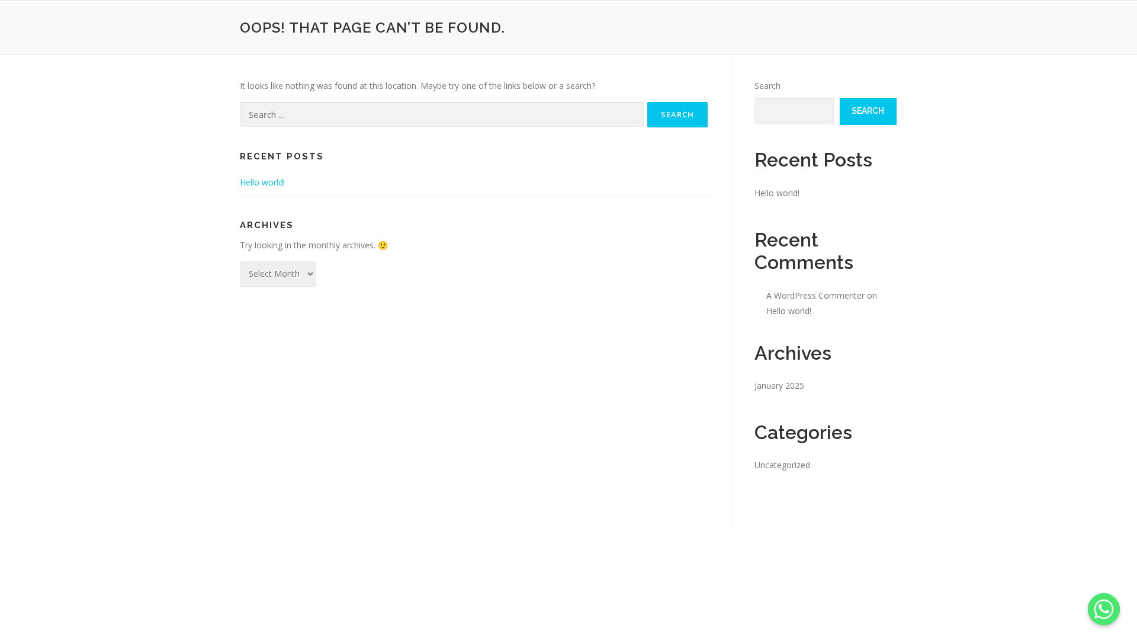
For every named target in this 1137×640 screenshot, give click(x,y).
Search (767, 85)
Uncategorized (782, 465)
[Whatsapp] (1104, 609)
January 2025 (779, 385)
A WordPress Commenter (815, 295)
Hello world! (262, 182)
